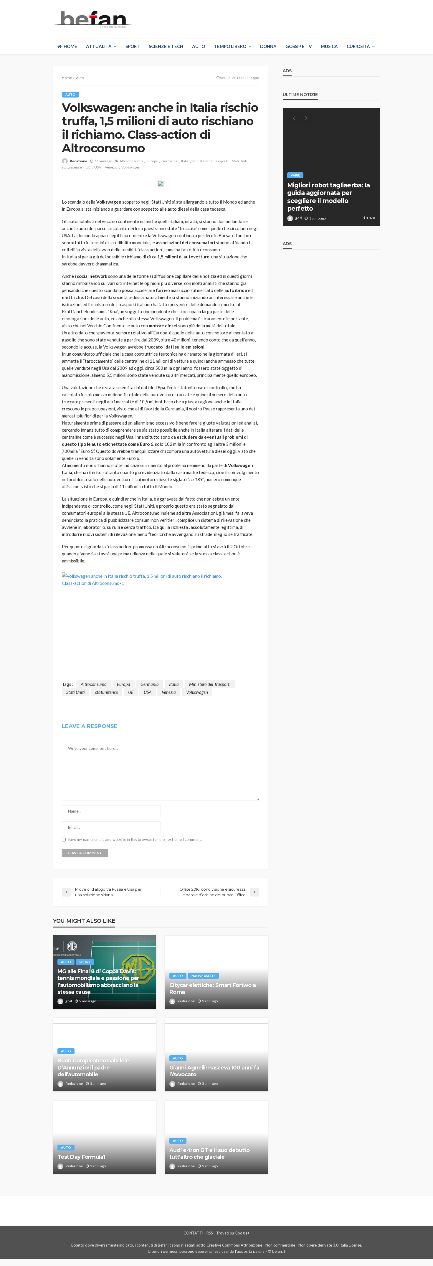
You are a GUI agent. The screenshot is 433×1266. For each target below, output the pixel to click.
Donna (268, 46)
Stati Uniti (239, 161)
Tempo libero (230, 46)
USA (97, 167)
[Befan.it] (92, 19)
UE (88, 167)
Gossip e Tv (298, 46)
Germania (169, 161)
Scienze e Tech (166, 46)
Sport (132, 46)
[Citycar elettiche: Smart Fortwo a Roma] (216, 972)
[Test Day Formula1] (104, 1137)
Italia (185, 161)
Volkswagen (130, 167)
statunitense (72, 167)
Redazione (78, 161)
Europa (152, 161)
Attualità (99, 46)
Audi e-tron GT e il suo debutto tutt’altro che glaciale (209, 1153)
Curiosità (358, 46)
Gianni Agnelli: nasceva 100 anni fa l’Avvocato (214, 1071)
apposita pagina (251, 1251)
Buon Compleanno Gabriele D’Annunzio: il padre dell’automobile (93, 1067)
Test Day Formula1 (81, 1157)
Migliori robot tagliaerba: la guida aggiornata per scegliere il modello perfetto (328, 196)
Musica (329, 46)
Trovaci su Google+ (232, 1233)
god (68, 1001)
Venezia (111, 167)
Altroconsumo (131, 161)
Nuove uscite (203, 976)
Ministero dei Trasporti (210, 161)
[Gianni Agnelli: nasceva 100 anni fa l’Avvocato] (216, 1054)
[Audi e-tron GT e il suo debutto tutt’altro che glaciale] (216, 1137)
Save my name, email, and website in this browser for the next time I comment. (135, 839)
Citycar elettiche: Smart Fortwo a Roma (212, 988)
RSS (209, 1233)
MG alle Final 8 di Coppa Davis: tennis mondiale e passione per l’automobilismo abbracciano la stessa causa (98, 981)
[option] (331, 167)
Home (70, 46)
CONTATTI (193, 1233)
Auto (198, 46)
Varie (295, 175)
